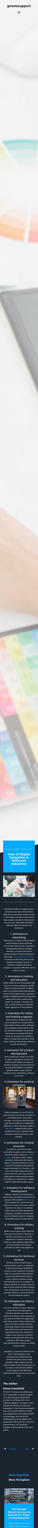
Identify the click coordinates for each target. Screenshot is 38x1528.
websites (11, 1128)
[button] (19, 12)
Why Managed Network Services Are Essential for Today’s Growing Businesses (19, 1513)
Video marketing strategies (24, 957)
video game (29, 1200)
